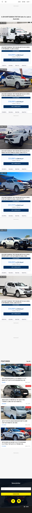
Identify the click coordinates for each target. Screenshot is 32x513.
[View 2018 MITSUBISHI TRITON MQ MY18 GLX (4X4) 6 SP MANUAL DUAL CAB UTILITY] (30, 287)
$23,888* (11, 158)
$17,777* (11, 205)
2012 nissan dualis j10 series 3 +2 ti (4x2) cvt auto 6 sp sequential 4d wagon (14, 380)
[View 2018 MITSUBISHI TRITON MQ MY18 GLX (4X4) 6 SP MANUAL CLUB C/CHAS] (30, 33)
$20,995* (11, 262)
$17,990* (4, 424)
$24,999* (11, 55)
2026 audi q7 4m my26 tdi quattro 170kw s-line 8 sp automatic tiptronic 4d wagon (13, 401)
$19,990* (11, 309)
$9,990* (4, 382)
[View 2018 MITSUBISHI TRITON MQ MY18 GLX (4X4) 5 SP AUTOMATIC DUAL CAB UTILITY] (30, 80)
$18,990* (11, 101)
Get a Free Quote (16, 59)
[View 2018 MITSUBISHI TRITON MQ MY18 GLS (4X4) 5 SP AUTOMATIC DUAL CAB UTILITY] (30, 184)
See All (28, 361)
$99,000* (4, 403)
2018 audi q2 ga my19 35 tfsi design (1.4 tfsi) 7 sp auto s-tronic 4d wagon (14, 444)
